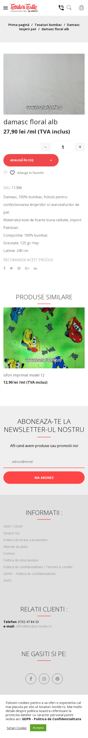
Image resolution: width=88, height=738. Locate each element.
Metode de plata (15, 546)
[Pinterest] (19, 268)
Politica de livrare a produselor (25, 540)
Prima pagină (18, 25)
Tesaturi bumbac (48, 25)
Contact (9, 553)
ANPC (7, 580)
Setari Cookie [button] (17, 728)
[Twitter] (11, 268)
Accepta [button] (38, 728)
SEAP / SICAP (13, 526)
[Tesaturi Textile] (24, 7)
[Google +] (27, 268)
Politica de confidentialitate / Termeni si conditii (37, 567)
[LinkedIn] (35, 268)
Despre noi (11, 533)
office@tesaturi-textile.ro (34, 626)
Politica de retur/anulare (20, 560)
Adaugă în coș (21, 160)
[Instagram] (44, 678)
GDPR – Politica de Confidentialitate (29, 574)
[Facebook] (4, 268)
